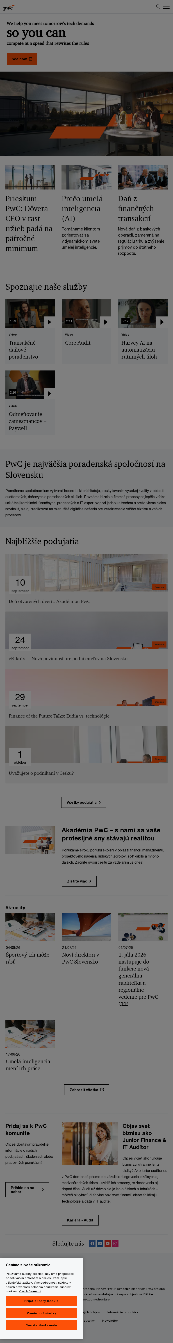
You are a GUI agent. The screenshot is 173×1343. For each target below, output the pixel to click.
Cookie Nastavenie (41, 1325)
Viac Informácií (30, 1291)
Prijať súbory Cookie (41, 1301)
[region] (41, 1298)
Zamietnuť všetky (41, 1313)
